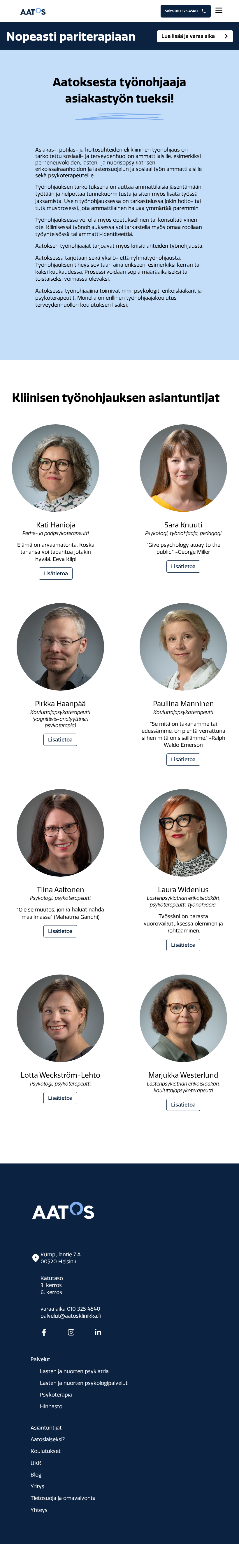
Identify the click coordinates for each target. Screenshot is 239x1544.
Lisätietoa (55, 573)
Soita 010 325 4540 (183, 11)
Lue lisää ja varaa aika (188, 36)
